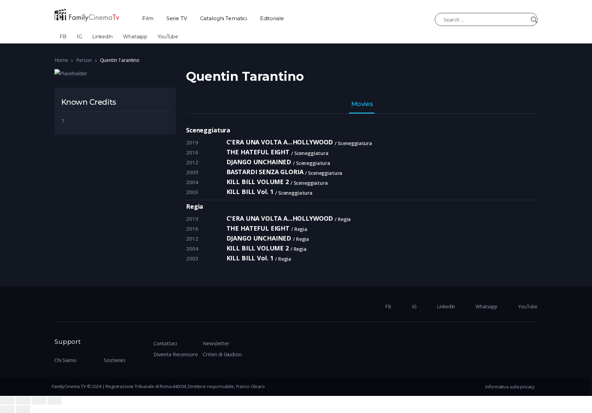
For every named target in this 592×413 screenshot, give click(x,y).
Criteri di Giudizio (222, 354)
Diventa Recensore (175, 354)
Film (147, 18)
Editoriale (272, 18)
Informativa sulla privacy (510, 387)
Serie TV (176, 18)
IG (79, 37)
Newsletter (216, 343)
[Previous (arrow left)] (7, 409)
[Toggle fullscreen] (39, 400)
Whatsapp (135, 37)
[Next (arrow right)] (23, 409)
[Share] (23, 400)
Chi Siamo (65, 360)
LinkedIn (102, 37)
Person (83, 60)
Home (61, 60)
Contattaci (165, 343)
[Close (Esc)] (7, 400)
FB (63, 37)
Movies (361, 104)
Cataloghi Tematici (223, 18)
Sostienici (114, 360)
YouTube (168, 37)
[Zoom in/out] (54, 400)
